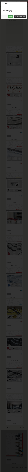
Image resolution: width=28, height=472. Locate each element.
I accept (10, 16)
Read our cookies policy (20, 16)
